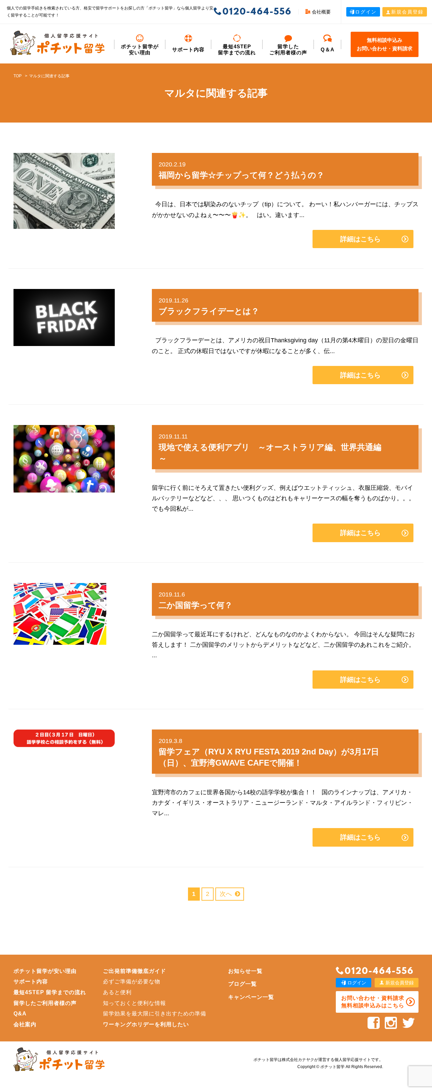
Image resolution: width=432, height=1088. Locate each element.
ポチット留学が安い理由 (140, 49)
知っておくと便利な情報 (134, 1003)
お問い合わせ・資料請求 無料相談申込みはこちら (372, 1001)
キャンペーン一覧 (251, 997)
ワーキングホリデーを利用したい (146, 1024)
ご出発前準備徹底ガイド (134, 971)
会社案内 (25, 1024)
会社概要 (321, 12)
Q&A (20, 1013)
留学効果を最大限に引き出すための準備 (154, 1013)
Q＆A (327, 49)
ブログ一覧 (242, 984)
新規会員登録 (407, 12)
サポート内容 (188, 49)
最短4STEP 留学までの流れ (237, 49)
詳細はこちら (360, 239)
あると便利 (117, 992)
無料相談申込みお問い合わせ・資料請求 (384, 44)
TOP (18, 76)
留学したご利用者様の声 (45, 1003)
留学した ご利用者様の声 (288, 49)
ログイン (366, 12)
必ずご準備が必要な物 (131, 981)
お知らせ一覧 (245, 971)
